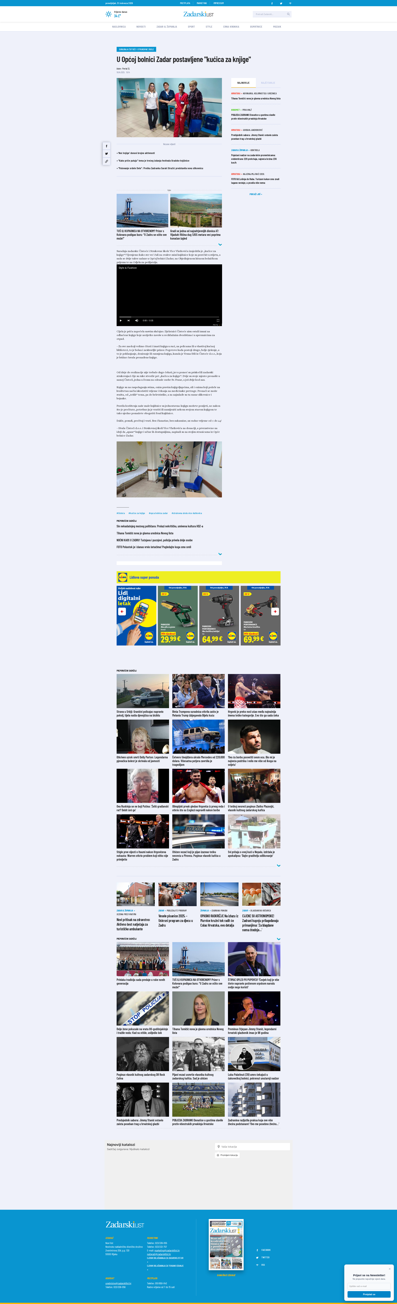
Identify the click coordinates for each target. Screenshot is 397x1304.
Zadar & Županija (167, 26)
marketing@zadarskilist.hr (167, 1250)
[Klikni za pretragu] (288, 14)
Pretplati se (369, 1294)
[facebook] (272, 2)
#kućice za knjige (137, 513)
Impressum (219, 3)
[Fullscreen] (218, 321)
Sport (191, 26)
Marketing (202, 3)
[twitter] (281, 2)
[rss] (290, 2)
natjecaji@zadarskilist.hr (159, 1254)
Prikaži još (255, 194)
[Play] (121, 321)
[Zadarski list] (198, 14)
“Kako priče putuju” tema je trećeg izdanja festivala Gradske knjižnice (153, 160)
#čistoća (121, 513)
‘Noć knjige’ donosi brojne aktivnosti (136, 153)
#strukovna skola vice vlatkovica (187, 513)
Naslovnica (119, 26)
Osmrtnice (256, 26)
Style (209, 26)
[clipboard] (106, 161)
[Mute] (137, 321)
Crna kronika (231, 26)
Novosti (141, 26)
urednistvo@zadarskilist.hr (118, 1283)
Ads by (215, 325)
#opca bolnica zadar (158, 513)
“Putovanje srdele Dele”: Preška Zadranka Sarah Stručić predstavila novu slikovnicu (160, 168)
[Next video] (129, 321)
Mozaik (277, 26)
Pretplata (185, 3)
